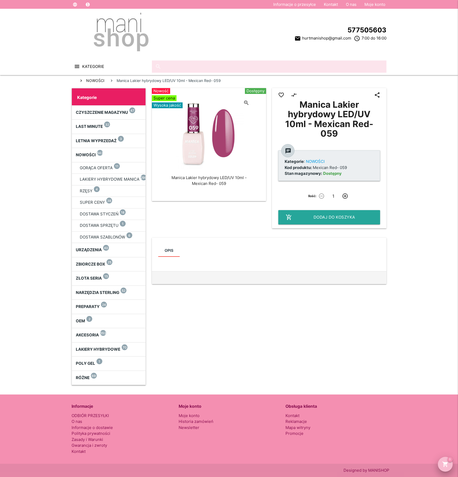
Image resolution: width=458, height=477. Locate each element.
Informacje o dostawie (92, 427)
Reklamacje (296, 421)
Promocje (294, 433)
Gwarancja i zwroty (89, 445)
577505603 (366, 30)
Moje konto (374, 4)
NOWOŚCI (95, 80)
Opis (169, 250)
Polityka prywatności (91, 433)
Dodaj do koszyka (320, 217)
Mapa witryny (297, 427)
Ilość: (312, 196)
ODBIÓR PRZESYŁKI (90, 415)
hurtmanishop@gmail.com (326, 38)
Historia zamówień (196, 421)
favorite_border (281, 95)
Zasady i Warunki (87, 439)
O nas (351, 4)
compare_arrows (294, 95)
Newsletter (189, 427)
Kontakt (331, 4)
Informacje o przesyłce (294, 4)
